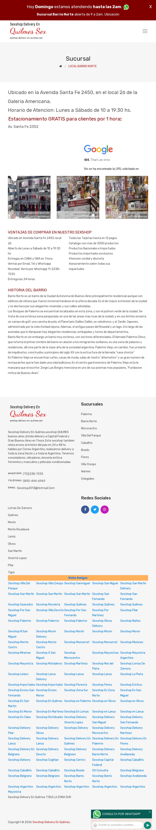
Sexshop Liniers (18, 674)
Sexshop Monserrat (77, 642)
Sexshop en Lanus (104, 711)
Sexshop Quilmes (75, 604)
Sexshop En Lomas (76, 711)
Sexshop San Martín (21, 594)
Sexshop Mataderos (49, 663)
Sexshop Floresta (75, 684)
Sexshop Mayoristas (105, 653)
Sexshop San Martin (49, 594)
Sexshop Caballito (132, 760)
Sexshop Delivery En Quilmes (51, 822)
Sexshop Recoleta (48, 604)
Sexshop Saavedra (20, 604)
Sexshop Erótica (131, 684)
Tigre (11, 572)
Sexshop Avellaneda (133, 776)
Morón (12, 522)
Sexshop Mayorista (20, 663)
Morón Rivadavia (18, 529)
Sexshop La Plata (131, 674)
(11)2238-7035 (33, 474)
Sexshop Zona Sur (76, 690)
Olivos (12, 544)
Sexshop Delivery (19, 760)
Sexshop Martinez (76, 663)
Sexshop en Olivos (104, 701)
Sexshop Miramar (19, 653)
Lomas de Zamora (20, 508)
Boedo (85, 450)
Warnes (86, 471)
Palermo (86, 414)
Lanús (12, 536)
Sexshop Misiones (131, 642)
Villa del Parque (91, 435)
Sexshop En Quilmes (49, 701)
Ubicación (111, 14)
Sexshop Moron (102, 631)
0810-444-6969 (34, 481)
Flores (85, 457)
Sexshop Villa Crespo (49, 583)
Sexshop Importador (49, 684)
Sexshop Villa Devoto (50, 610)
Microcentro (89, 428)
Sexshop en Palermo (77, 701)
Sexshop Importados (21, 684)
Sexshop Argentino (48, 786)
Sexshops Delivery (76, 728)
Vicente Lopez (17, 558)
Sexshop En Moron (20, 711)
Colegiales (87, 478)
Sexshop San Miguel (105, 583)
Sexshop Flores (102, 684)
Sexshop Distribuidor (49, 717)
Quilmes (13, 515)
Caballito (87, 443)
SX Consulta (100, 770)
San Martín (15, 551)
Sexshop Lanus (74, 674)
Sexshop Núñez (130, 621)
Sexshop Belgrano (132, 770)
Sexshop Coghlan (47, 760)
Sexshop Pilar (129, 610)
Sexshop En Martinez (50, 711)
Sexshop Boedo (74, 770)
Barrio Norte (89, 421)
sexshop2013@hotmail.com (36, 488)
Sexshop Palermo (19, 621)
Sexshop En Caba (19, 717)
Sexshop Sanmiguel (77, 583)
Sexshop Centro (74, 760)
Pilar (11, 565)
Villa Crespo (88, 464)
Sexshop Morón (74, 631)
